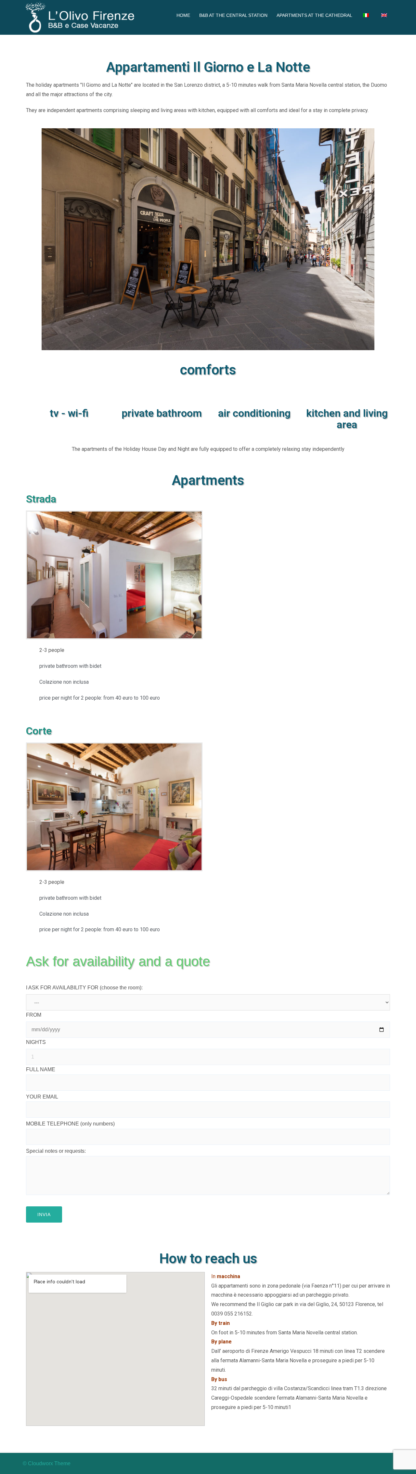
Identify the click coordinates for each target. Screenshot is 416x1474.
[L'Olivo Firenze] (81, 17)
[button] (32, 575)
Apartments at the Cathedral (314, 15)
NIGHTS (36, 1042)
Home (183, 15)
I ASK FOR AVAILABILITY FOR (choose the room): (84, 987)
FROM (33, 1015)
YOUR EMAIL (42, 1096)
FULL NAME (40, 1069)
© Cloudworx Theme (47, 1463)
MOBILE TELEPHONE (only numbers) (70, 1123)
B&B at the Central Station (233, 15)
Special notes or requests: (56, 1151)
